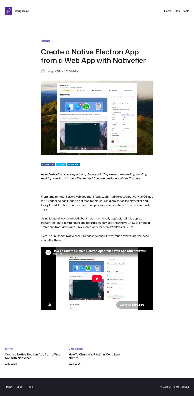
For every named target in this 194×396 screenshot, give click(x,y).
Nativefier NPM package (82, 236)
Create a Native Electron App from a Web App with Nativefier (32, 356)
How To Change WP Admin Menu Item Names (94, 356)
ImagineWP (22, 11)
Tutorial (45, 40)
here (137, 178)
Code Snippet (76, 348)
